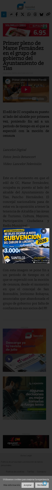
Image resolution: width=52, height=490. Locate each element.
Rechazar (42, 485)
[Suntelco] (26, 245)
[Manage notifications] (45, 483)
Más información (11, 485)
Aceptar (28, 485)
